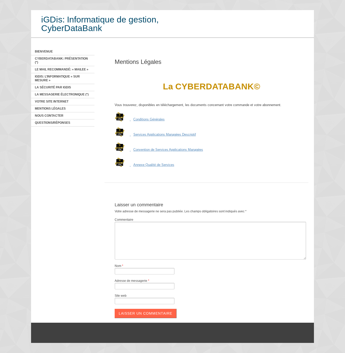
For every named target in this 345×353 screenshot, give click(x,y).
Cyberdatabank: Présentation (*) (61, 60)
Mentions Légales (50, 108)
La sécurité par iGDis (53, 87)
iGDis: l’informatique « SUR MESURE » (57, 78)
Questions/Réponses (52, 122)
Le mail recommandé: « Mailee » (61, 69)
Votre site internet (51, 101)
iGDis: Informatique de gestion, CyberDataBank (100, 23)
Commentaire (124, 219)
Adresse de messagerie (132, 281)
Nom (119, 266)
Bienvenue (44, 51)
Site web (121, 295)
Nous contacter (49, 115)
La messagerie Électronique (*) (62, 94)
